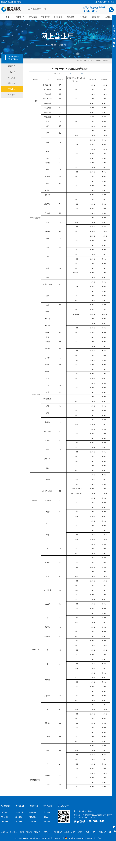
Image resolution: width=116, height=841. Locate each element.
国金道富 (37, 832)
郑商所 (80, 832)
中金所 (86, 832)
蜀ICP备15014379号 (57, 838)
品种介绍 (32, 812)
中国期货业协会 (57, 832)
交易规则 (32, 817)
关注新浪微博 (102, 2)
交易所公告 (19, 812)
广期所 (93, 832)
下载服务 (4, 821)
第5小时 (111, 832)
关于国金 (47, 812)
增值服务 (18, 821)
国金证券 (29, 832)
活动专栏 (18, 817)
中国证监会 (46, 832)
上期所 (66, 832)
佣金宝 (21, 832)
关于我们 (111, 2)
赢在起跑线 (13, 832)
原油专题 (32, 821)
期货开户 (4, 812)
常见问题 (4, 817)
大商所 (73, 832)
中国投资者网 (102, 832)
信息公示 (47, 817)
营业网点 (47, 821)
